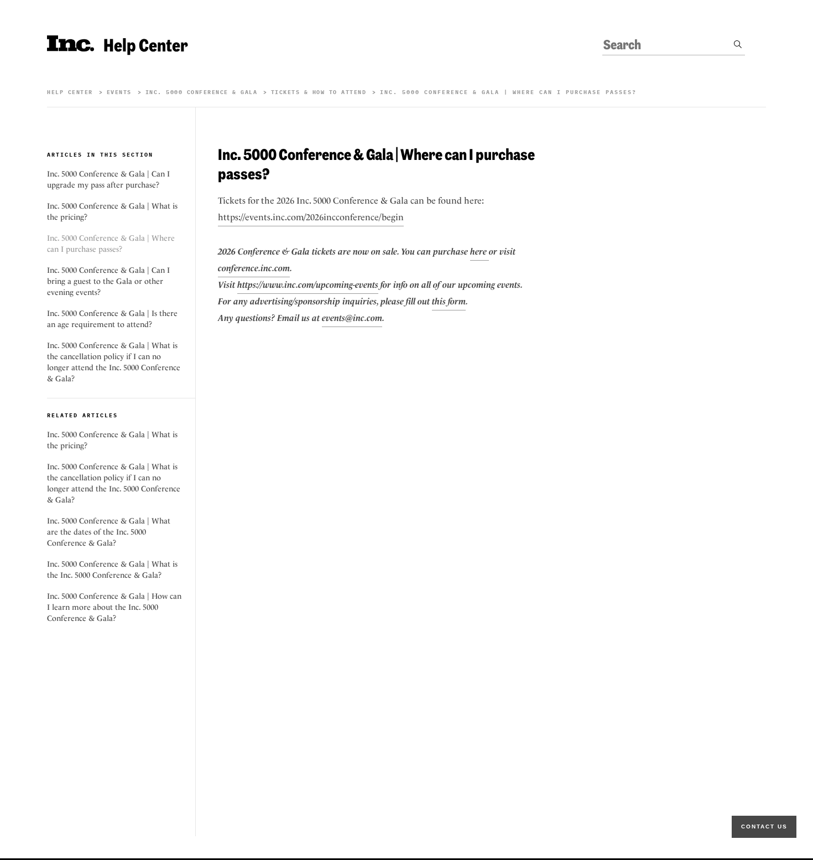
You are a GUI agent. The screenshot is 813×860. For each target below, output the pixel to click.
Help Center (70, 92)
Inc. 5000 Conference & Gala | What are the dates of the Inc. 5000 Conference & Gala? (108, 531)
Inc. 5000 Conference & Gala (203, 92)
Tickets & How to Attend (319, 92)
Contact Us (764, 826)
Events (119, 92)
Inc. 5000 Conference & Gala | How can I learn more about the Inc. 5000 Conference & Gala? (114, 607)
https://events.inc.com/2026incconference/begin (311, 217)
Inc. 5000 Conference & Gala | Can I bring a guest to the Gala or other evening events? (108, 281)
